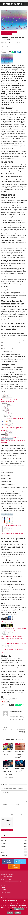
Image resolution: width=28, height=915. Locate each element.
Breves (2, 852)
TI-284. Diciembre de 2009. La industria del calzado (7, 34)
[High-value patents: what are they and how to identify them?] (20, 763)
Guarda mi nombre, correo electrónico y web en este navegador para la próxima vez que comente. (13, 813)
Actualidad (3, 840)
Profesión (3, 846)
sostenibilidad (13, 698)
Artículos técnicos (11, 32)
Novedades (3, 843)
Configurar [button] (18, 912)
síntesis (8, 698)
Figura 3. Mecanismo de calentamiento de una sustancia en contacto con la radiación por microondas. (12, 428)
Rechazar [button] (10, 912)
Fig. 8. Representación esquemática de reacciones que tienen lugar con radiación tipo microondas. (14, 629)
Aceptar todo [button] (19, 909)
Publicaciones (4, 855)
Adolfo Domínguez (7, 729)
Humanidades (4, 849)
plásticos (3, 698)
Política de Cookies (8, 909)
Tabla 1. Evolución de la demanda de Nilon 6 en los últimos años (13, 441)
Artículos (4, 32)
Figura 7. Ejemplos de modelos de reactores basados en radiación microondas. (13, 621)
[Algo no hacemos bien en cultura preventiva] (8, 746)
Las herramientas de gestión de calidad (21, 731)
